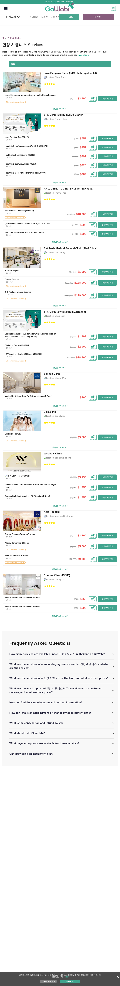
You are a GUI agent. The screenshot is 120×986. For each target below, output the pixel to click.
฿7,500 (73, 477)
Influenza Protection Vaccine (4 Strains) (22, 606)
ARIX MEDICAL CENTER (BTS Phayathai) (68, 188)
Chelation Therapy (13, 434)
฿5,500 (82, 546)
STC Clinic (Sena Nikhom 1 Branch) (65, 311)
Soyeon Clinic (52, 373)
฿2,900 (82, 346)
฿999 (83, 156)
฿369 (83, 174)
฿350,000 (69, 295)
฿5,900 (73, 99)
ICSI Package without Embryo (18, 292)
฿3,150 (82, 477)
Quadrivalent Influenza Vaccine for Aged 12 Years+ (27, 223)
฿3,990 (82, 98)
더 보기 (67, 977)
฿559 (83, 138)
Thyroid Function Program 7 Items (20, 534)
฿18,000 (81, 214)
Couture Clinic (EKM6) (57, 575)
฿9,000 (82, 559)
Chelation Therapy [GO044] (17, 345)
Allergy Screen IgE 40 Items (17, 543)
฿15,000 (72, 272)
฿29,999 (71, 214)
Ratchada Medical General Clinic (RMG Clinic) (70, 248)
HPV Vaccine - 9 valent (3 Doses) (19, 211)
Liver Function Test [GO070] (17, 137)
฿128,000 (80, 282)
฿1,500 (75, 234)
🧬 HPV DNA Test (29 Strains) (18, 476)
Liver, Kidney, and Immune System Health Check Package (30, 95)
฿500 (76, 165)
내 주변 (97, 17)
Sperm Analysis (12, 270)
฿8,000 (73, 437)
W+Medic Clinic (53, 453)
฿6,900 (73, 546)
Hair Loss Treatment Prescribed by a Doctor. (24, 232)
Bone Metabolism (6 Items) (16, 556)
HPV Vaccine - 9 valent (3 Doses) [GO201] (23, 354)
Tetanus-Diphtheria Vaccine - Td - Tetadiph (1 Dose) (27, 496)
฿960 (76, 599)
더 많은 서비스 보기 (60, 109)
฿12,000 (72, 559)
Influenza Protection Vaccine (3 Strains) (22, 597)
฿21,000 (71, 357)
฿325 (83, 165)
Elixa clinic (50, 412)
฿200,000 (69, 283)
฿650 (83, 599)
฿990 (76, 608)
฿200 (83, 397)
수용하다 (69, 981)
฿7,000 (73, 336)
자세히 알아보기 (48, 981)
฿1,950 (73, 487)
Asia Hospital (52, 512)
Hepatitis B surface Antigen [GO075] (21, 164)
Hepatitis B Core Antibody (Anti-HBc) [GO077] (25, 173)
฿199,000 (80, 295)
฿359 (83, 147)
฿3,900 (73, 536)
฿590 (76, 147)
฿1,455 (82, 487)
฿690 (83, 607)
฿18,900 (81, 357)
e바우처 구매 (107, 99)
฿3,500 (75, 156)
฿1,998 (82, 336)
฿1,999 (75, 225)
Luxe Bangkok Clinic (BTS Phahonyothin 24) (70, 73)
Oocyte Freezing (12, 279)
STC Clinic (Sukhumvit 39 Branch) (64, 114)
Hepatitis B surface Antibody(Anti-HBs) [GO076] (26, 146)
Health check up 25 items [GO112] (20, 155)
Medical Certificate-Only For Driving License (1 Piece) (28, 396)
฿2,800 (82, 535)
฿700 (76, 138)
